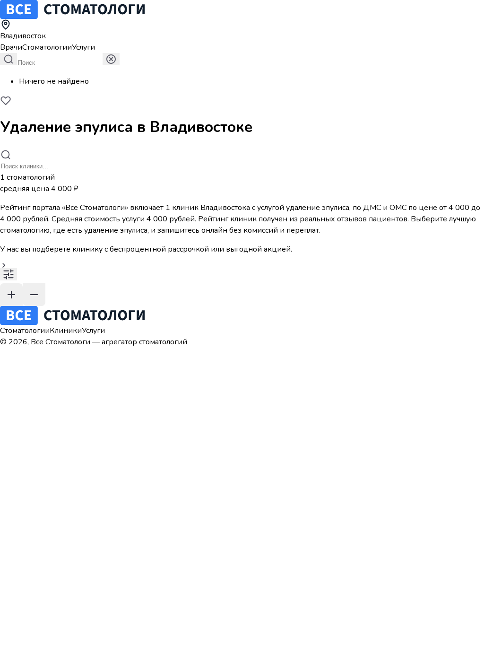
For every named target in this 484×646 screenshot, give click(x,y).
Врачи (11, 47)
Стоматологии (47, 47)
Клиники (66, 330)
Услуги (83, 47)
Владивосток (23, 36)
